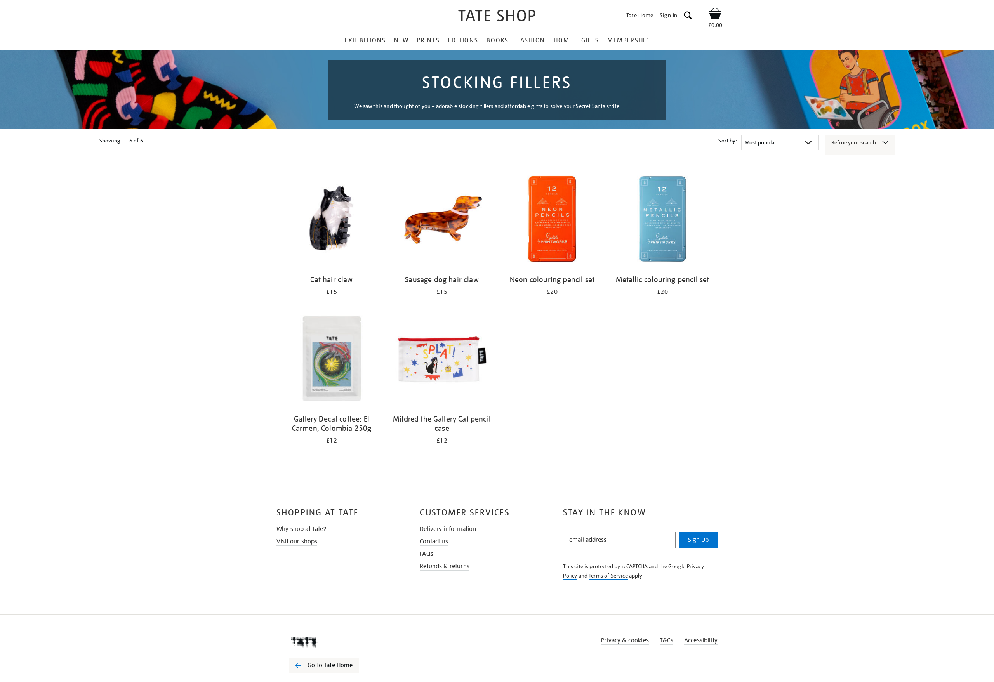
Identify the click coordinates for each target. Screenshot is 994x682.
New (401, 40)
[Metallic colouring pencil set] (662, 220)
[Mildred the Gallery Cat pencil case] (442, 359)
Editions (463, 40)
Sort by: (727, 140)
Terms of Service (608, 575)
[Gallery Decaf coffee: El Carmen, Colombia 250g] (331, 359)
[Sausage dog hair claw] (442, 220)
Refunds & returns (444, 566)
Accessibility (701, 640)
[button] (688, 16)
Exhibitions (365, 40)
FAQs (426, 554)
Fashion (531, 40)
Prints (428, 40)
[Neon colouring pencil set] (552, 220)
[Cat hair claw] (331, 220)
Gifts (590, 40)
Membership (628, 40)
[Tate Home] (338, 642)
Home (563, 40)
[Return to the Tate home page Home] (497, 17)
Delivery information (448, 529)
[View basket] (715, 14)
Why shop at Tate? (301, 529)
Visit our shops (296, 541)
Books (498, 40)
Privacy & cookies (625, 640)
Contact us (434, 541)
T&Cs (666, 640)
